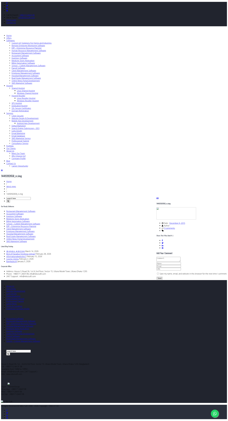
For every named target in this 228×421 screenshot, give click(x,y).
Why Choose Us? (19, 156)
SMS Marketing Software (22, 83)
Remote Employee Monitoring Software (28, 45)
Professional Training (20, 141)
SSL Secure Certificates (21, 108)
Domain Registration (20, 110)
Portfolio (10, 146)
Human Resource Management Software (29, 50)
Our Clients (11, 148)
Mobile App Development (22, 121)
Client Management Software (24, 70)
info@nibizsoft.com (26, 17)
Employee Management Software (26, 73)
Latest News (11, 303)
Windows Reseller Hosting (28, 100)
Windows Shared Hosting (27, 93)
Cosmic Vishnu (12, 259)
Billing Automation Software (23, 63)
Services (9, 113)
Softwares (10, 40)
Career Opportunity (20, 166)
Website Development (15, 291)
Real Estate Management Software (26, 78)
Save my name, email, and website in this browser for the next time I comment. (193, 273)
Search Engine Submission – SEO (25, 128)
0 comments (169, 228)
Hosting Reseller (18, 95)
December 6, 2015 (177, 223)
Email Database (18, 136)
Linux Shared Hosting (26, 90)
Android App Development (28, 123)
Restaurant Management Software (26, 53)
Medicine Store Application (23, 60)
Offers (8, 38)
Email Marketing (18, 133)
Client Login (11, 20)
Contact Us (11, 22)
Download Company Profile (18, 308)
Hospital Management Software (25, 75)
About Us (10, 151)
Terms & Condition (14, 306)
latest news (11, 186)
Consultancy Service (20, 143)
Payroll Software (18, 68)
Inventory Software (19, 58)
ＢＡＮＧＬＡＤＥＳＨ (15, 251)
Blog (8, 161)
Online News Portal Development (26, 80)
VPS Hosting (17, 103)
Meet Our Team (18, 153)
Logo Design (17, 131)
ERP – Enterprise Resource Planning (26, 48)
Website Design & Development (25, 118)
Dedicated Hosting (19, 105)
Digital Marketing (19, 126)
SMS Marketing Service (21, 138)
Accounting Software (20, 55)
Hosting (9, 85)
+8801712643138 (27, 15)
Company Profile (19, 158)
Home (9, 35)
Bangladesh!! (11, 261)
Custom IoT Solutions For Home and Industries (32, 43)
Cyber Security (18, 115)
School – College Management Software (28, 65)
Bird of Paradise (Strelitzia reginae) (20, 254)
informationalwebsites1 (16, 256)
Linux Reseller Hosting (26, 98)
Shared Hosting (18, 88)
